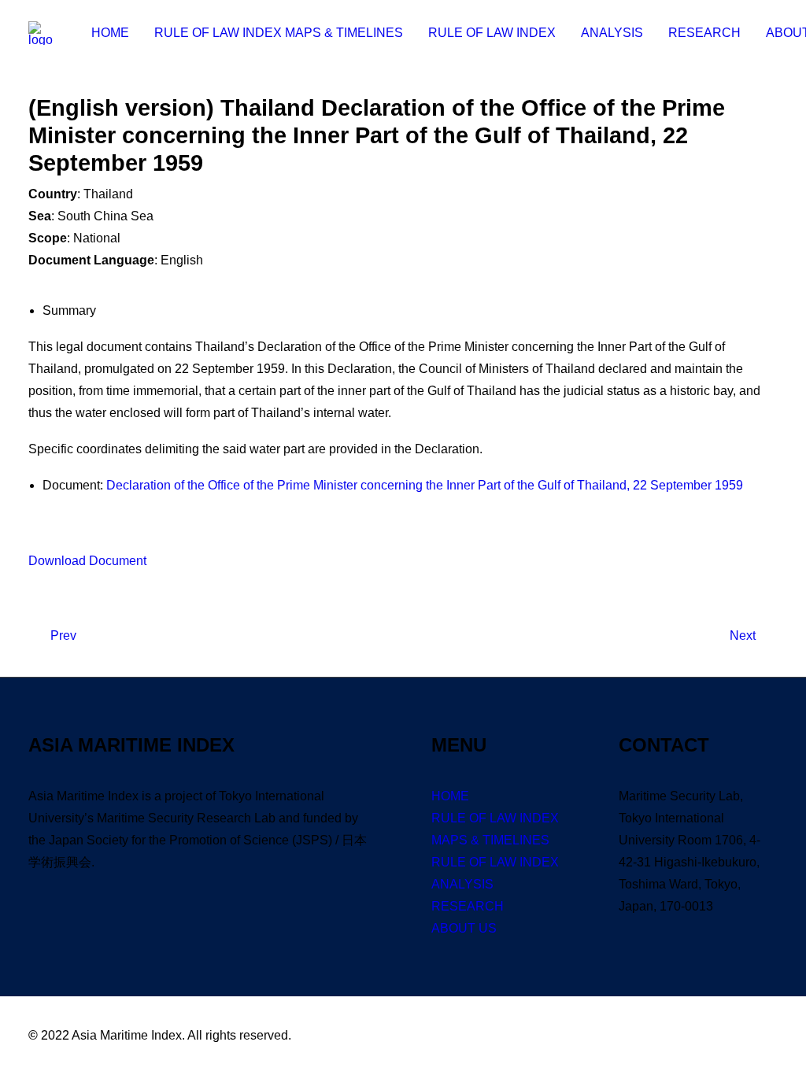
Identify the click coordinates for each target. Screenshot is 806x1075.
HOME (110, 32)
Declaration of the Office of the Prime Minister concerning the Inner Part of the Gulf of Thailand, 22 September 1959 (424, 485)
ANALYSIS (612, 32)
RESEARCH (704, 32)
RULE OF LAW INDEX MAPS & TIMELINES (278, 32)
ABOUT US (464, 928)
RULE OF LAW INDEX (492, 32)
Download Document (87, 560)
